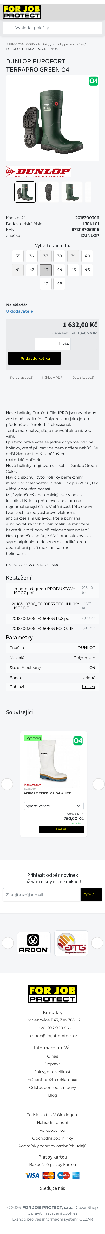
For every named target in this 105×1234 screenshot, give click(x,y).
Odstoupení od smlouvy (52, 1087)
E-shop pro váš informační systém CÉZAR (52, 1219)
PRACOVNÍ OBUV (22, 44)
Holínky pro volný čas (68, 44)
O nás (52, 1056)
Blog (52, 1095)
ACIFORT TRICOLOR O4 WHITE (47, 793)
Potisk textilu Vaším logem (52, 1114)
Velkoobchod (52, 1130)
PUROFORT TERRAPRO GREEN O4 (32, 49)
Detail (61, 829)
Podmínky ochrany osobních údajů (53, 1146)
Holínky (43, 44)
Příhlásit (91, 894)
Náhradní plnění (52, 1122)
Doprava (52, 1064)
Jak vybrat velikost (53, 1071)
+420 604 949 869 (53, 1028)
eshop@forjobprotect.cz (53, 1035)
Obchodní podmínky (52, 1138)
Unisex (88, 686)
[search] (7, 28)
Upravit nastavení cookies (53, 1213)
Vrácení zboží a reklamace (52, 1079)
